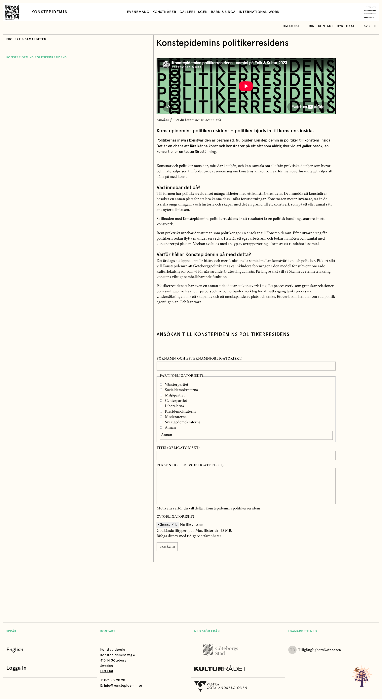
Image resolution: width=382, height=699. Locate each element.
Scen (203, 12)
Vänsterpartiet (176, 385)
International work (259, 12)
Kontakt (325, 26)
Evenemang (138, 12)
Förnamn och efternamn (199, 358)
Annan (170, 428)
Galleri (187, 12)
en (373, 26)
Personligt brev (190, 465)
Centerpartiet (176, 401)
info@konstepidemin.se (123, 685)
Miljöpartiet (175, 395)
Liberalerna (174, 406)
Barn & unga (223, 12)
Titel (178, 448)
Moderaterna (176, 417)
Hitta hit (106, 671)
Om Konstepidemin (299, 26)
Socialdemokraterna (181, 390)
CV (175, 516)
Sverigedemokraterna (183, 422)
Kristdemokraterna (180, 412)
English (14, 650)
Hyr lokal (346, 26)
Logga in (16, 668)
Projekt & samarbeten (26, 39)
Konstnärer (164, 12)
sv (366, 26)
